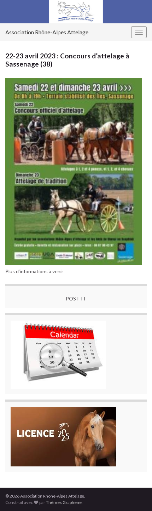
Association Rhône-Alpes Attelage (46, 32)
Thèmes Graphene (64, 502)
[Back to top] (136, 495)
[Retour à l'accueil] (76, 11)
